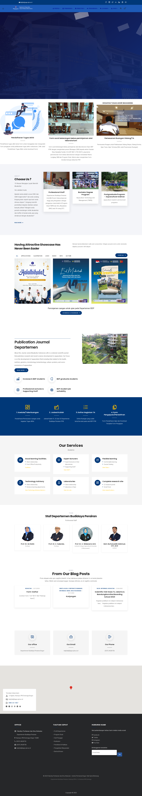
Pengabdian (92, 8)
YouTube (96, 739)
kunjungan (32, 592)
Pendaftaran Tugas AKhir (22, 137)
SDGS (105, 584)
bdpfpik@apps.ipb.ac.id (24, 744)
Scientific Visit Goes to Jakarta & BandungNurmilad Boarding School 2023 (71, 590)
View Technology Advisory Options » (35, 486)
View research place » (108, 486)
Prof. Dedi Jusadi (103, 540)
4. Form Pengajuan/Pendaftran (114, 409)
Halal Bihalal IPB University (28, 296)
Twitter (95, 734)
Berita (23, 584)
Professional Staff (57, 192)
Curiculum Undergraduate (110, 588)
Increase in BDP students (34, 375)
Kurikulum (57, 737)
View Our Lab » (68, 486)
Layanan (105, 8)
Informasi (24, 587)
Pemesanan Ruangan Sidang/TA (119, 138)
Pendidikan (68, 8)
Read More (21, 365)
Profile (56, 8)
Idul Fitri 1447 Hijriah (64, 295)
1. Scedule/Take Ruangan (27, 408)
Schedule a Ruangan (70, 313)
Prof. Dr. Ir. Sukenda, (17, 540)
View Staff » (67, 466)
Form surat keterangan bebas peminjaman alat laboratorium (71, 139)
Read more (17, 222)
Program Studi (58, 730)
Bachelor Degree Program (85, 193)
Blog (27, 584)
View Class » (105, 463)
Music (60, 300)
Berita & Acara (58, 747)
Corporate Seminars (37, 584)
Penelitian (80, 8)
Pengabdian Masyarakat (61, 744)
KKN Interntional (101, 296)
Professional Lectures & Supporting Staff (33, 386)
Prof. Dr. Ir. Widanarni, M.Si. (45, 540)
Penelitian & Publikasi (60, 741)
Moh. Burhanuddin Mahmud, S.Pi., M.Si (75, 541)
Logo (56, 300)
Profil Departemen (59, 727)
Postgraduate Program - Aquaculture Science (114, 195)
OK (120, 751)
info (18, 302)
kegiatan (72, 584)
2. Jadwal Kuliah (56, 408)
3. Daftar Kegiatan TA (85, 408)
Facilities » (28, 463)
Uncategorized (37, 587)
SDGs (115, 8)
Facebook (96, 731)
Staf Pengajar (58, 734)
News (29, 587)
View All (121, 255)
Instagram (96, 736)
